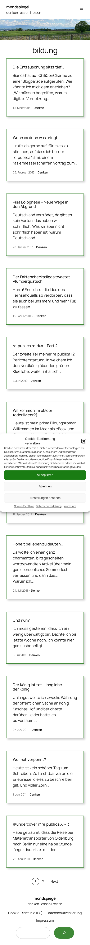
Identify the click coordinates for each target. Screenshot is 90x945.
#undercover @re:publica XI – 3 (41, 824)
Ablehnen (45, 486)
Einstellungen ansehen (45, 498)
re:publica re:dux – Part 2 (35, 346)
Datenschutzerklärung (49, 506)
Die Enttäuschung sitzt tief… (38, 67)
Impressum (70, 506)
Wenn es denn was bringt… (36, 137)
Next (54, 881)
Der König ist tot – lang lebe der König (37, 687)
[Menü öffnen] (81, 9)
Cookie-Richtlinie (24, 506)
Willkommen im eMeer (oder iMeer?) (32, 412)
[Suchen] (64, 933)
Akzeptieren (45, 475)
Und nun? (21, 620)
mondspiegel (17, 7)
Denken (39, 108)
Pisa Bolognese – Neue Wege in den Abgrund (40, 204)
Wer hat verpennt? (29, 759)
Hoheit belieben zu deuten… (38, 544)
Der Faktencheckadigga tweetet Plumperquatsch (41, 279)
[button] (84, 441)
